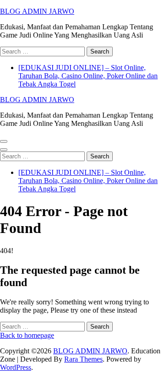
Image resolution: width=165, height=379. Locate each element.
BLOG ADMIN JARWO (37, 11)
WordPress (15, 367)
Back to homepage (27, 335)
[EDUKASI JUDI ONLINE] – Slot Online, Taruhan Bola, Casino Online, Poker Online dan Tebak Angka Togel (88, 76)
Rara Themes (83, 359)
